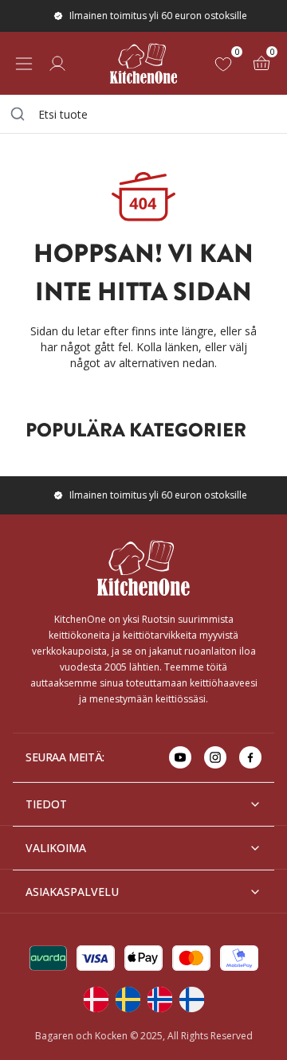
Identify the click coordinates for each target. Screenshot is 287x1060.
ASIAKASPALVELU (72, 891)
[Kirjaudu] (57, 64)
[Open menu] (23, 63)
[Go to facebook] (250, 757)
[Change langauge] (95, 999)
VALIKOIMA (56, 847)
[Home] (143, 63)
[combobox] (143, 114)
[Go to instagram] (215, 757)
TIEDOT (46, 804)
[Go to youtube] (180, 757)
